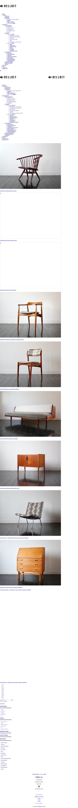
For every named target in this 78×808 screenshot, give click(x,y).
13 (2, 689)
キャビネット (2, 712)
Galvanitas (2, 744)
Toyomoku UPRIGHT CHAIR (5, 758)
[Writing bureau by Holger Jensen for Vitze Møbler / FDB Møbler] (30, 585)
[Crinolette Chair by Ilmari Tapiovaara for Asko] (30, 188)
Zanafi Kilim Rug (4, 765)
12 (2, 688)
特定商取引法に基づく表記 (39, 796)
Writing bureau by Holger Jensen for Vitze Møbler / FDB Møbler (11, 587)
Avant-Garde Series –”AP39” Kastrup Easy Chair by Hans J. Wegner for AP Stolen (14, 537)
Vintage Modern (3, 706)
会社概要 (39, 798)
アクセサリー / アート (4, 721)
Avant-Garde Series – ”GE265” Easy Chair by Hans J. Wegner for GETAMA (13, 682)
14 (2, 690)
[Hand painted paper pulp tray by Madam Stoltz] (30, 287)
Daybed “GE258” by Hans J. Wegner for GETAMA (9, 438)
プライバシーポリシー (39, 803)
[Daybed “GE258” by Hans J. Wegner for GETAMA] (30, 436)
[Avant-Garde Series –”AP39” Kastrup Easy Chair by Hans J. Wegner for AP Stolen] (30, 535)
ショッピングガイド (39, 794)
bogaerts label (3, 749)
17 (2, 693)
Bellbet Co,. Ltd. (41, 806)
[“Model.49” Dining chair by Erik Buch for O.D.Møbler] (30, 386)
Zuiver (2, 751)
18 (2, 694)
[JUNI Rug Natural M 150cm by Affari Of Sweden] (30, 238)
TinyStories (3, 761)
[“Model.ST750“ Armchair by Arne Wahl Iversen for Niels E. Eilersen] (30, 337)
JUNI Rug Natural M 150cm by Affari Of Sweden (8, 240)
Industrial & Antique (4, 731)
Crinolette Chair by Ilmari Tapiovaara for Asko (8, 190)
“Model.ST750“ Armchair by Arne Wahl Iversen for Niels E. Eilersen (12, 339)
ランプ (2, 715)
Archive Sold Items (4, 735)
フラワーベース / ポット (4, 724)
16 (2, 692)
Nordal (2, 756)
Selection (2, 718)
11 (2, 687)
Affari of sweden (3, 754)
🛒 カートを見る (3, 701)
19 (2, 695)
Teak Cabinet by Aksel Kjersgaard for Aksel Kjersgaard (9, 488)
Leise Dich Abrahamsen (4, 746)
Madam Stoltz (3, 753)
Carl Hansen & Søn (4, 760)
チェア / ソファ (3, 711)
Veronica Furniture (4, 742)
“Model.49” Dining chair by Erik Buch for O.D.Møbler (9, 389)
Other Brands (3, 738)
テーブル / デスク (3, 714)
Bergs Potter (3, 747)
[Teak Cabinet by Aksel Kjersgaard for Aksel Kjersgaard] (30, 485)
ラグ (1, 727)
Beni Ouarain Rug (4, 763)
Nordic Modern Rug (4, 767)
